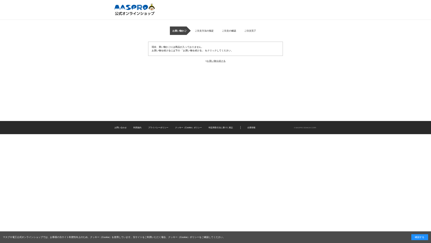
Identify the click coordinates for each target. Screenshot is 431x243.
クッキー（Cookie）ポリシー (188, 127)
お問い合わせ (120, 127)
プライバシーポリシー (158, 127)
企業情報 (251, 127)
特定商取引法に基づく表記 (221, 127)
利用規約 (137, 127)
